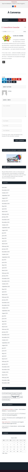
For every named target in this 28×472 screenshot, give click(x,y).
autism (10, 393)
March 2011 (4, 358)
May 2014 (4, 265)
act (3, 393)
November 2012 (5, 305)
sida (21, 397)
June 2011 (4, 350)
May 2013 (4, 289)
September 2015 (6, 227)
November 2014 (5, 251)
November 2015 (5, 222)
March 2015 (4, 243)
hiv (9, 397)
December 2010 (5, 366)
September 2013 (6, 286)
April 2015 (4, 241)
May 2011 (4, 353)
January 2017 (5, 201)
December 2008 (5, 380)
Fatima (4, 31)
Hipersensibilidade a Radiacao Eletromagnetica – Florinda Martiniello (14, 3)
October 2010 (5, 372)
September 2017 (6, 195)
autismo (14, 393)
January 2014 (5, 275)
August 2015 (5, 230)
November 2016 (5, 203)
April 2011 (4, 356)
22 (14, 449)
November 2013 (5, 281)
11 (24, 444)
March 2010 (4, 375)
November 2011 (5, 337)
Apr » (6, 453)
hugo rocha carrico (6, 422)
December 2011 (5, 334)
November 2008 (5, 383)
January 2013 (5, 300)
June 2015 (4, 235)
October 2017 (5, 193)
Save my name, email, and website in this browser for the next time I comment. (12, 135)
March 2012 (4, 326)
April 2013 (4, 292)
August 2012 (5, 313)
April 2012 (4, 324)
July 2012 (4, 316)
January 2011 (5, 364)
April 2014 (4, 267)
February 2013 (5, 297)
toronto (4, 399)
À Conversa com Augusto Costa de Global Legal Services (13, 422)
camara (19, 393)
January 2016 (5, 217)
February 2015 (5, 246)
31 (20, 451)
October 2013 (5, 284)
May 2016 (4, 206)
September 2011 (6, 342)
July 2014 (4, 259)
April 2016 (4, 209)
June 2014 (4, 262)
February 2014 (5, 273)
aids (6, 393)
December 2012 (5, 302)
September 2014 (6, 257)
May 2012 (4, 321)
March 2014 (4, 270)
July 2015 (4, 233)
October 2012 (5, 308)
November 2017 (5, 190)
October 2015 (5, 225)
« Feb (3, 453)
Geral (24, 31)
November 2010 (5, 369)
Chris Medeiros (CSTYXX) (7, 409)
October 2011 (5, 340)
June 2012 (4, 318)
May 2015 (4, 238)
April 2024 (4, 187)
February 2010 (5, 377)
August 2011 (5, 345)
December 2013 (5, 278)
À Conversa (14, 12)
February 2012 (5, 329)
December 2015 (5, 219)
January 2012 (5, 332)
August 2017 (5, 198)
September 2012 (6, 310)
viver (8, 399)
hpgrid (15, 396)
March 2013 (4, 294)
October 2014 (5, 254)
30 (17, 451)
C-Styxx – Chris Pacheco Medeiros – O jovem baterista (14, 410)
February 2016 (5, 214)
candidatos (5, 397)
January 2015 (5, 249)
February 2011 (5, 361)
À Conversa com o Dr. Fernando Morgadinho (13, 414)
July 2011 (4, 348)
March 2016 (4, 211)
